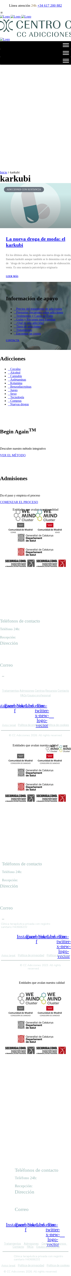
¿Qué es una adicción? (30, 323)
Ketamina (16, 383)
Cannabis (16, 376)
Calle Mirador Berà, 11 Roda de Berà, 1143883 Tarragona (15, 656)
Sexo (13, 393)
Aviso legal (9, 725)
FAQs (23, 695)
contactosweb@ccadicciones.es (20, 674)
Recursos (51, 690)
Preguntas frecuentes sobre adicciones (39, 312)
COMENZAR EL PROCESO (19, 502)
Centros (40, 690)
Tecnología (17, 397)
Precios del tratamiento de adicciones (39, 308)
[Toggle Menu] (66, 45)
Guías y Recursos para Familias (35, 319)
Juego (14, 390)
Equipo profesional (39, 695)
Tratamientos (24, 330)
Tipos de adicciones (28, 326)
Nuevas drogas (19, 404)
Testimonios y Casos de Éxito (34, 316)
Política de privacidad (31, 725)
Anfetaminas (18, 379)
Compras (15, 400)
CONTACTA (12, 340)
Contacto (63, 690)
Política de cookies (57, 725)
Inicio (3, 172)
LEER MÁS (12, 276)
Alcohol (15, 372)
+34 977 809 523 (28, 637)
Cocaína (15, 369)
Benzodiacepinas (20, 386)
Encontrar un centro (28, 333)
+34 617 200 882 (49, 5)
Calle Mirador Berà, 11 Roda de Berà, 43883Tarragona (30, 1201)
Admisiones (27, 690)
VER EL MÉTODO (13, 455)
